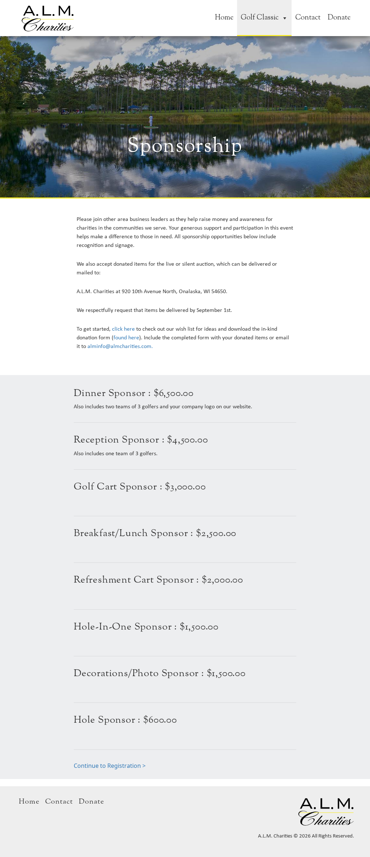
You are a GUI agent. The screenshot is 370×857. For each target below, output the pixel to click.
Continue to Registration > (110, 766)
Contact (307, 18)
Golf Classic (260, 18)
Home (224, 18)
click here (123, 328)
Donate (339, 18)
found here (126, 337)
